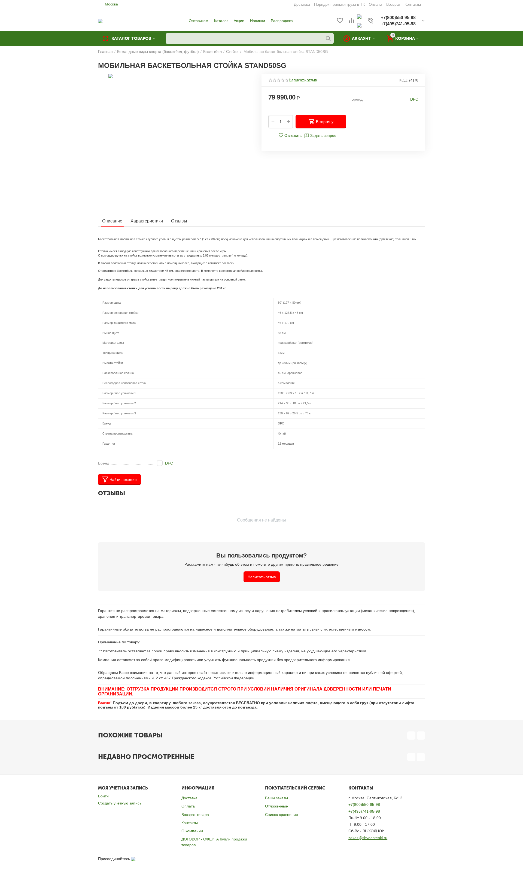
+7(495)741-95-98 (364, 811)
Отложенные (276, 806)
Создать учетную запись (119, 803)
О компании (192, 831)
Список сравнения (281, 814)
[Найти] (328, 38)
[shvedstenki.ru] (100, 21)
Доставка (189, 798)
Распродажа (282, 21)
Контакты (189, 823)
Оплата (188, 806)
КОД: (403, 80)
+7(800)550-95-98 (364, 804)
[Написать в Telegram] (359, 25)
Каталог (221, 21)
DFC (169, 463)
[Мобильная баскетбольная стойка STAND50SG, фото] (176, 142)
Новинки (257, 21)
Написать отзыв (303, 80)
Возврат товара (195, 814)
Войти (103, 796)
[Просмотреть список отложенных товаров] (339, 21)
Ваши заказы (276, 798)
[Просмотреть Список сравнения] (351, 21)
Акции (239, 21)
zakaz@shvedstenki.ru (367, 838)
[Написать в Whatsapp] (359, 16)
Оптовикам (198, 21)
